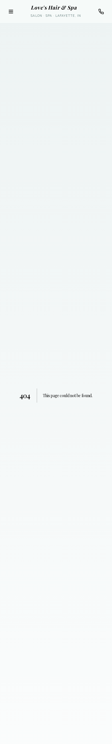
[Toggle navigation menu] (11, 11)
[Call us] (101, 11)
